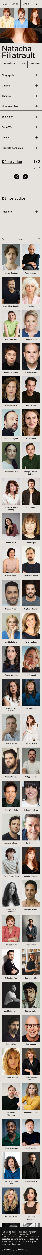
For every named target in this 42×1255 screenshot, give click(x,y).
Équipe (15, 4)
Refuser (21, 1249)
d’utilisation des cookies (21, 1241)
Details (26, 4)
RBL (21, 239)
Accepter (8, 1249)
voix (6, 375)
